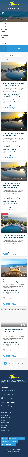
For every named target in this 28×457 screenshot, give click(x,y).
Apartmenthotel (13, 438)
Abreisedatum (4, 35)
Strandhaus (14, 441)
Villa (14, 444)
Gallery (4, 420)
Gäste (2, 41)
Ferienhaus (21, 438)
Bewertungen (5, 422)
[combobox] (14, 26)
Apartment (5, 438)
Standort (3, 23)
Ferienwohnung (6, 441)
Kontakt (4, 427)
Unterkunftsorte (6, 417)
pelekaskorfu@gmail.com (10, 398)
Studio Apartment (6, 444)
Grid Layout (5, 415)
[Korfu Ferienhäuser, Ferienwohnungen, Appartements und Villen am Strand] (14, 5)
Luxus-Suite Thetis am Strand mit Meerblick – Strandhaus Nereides (13, 332)
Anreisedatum (4, 29)
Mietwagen (5, 425)
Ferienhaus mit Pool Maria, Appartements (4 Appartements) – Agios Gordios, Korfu (13, 185)
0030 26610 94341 (15, 8)
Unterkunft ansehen (14, 77)
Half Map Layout (6, 412)
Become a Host (6, 430)
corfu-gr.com (17, 451)
